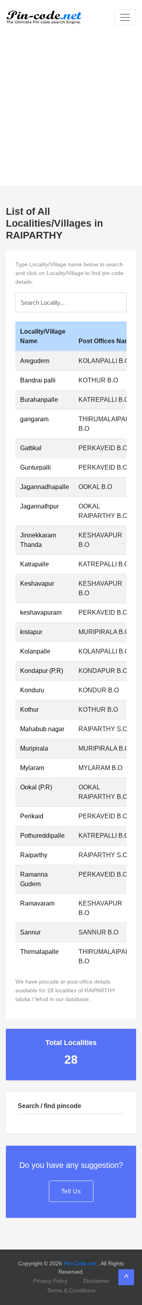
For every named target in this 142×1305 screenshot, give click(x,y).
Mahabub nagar (42, 729)
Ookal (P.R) (36, 787)
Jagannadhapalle (44, 486)
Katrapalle (34, 564)
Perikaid (31, 816)
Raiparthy (33, 855)
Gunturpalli (35, 467)
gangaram (34, 419)
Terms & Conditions (71, 1290)
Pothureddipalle (42, 835)
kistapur (31, 632)
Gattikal (30, 448)
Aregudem (34, 360)
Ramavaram (37, 903)
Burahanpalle (39, 399)
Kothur (29, 709)
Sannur (30, 932)
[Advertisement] (71, 110)
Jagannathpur (39, 506)
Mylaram (32, 767)
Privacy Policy (50, 1281)
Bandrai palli (38, 380)
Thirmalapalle (39, 951)
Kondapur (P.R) (41, 670)
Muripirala (34, 748)
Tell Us (71, 1191)
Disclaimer (96, 1281)
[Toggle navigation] (125, 17)
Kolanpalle (35, 651)
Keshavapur (37, 583)
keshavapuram (41, 612)
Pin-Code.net (81, 1263)
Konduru (32, 690)
